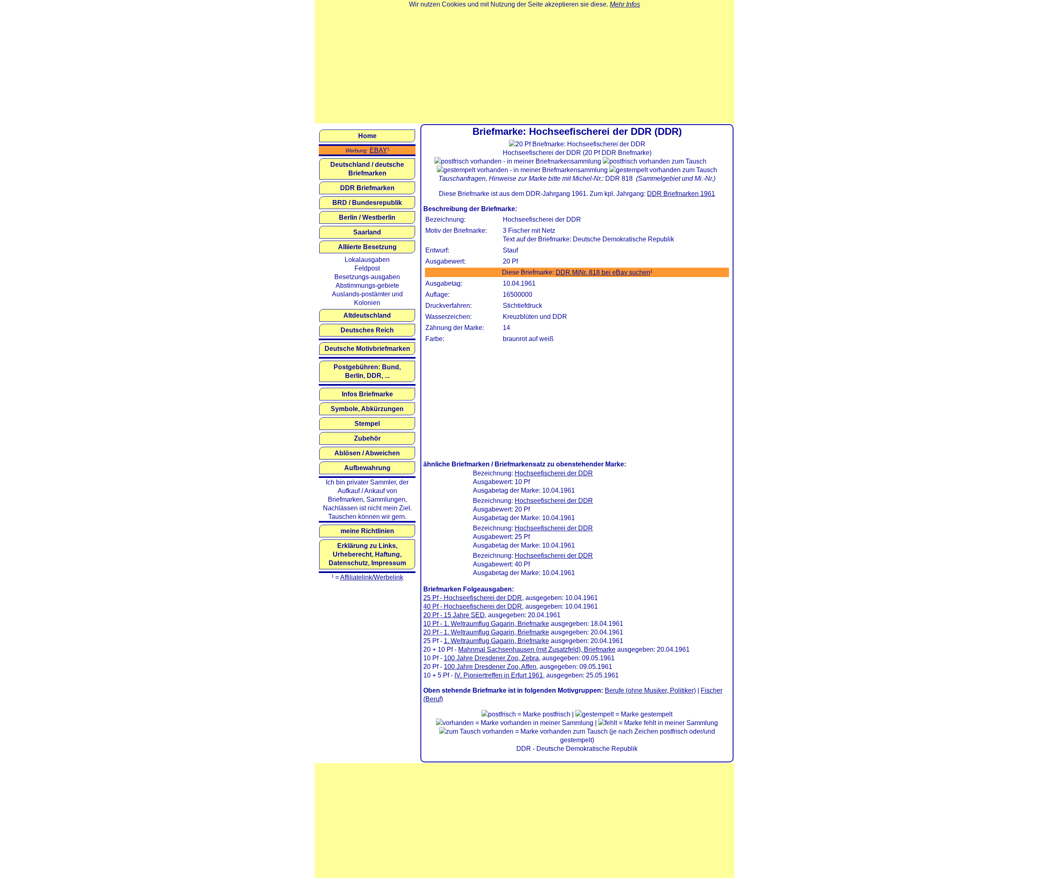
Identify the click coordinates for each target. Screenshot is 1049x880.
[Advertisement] (524, 66)
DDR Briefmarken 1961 (681, 193)
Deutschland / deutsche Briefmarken (367, 169)
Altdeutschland (367, 315)
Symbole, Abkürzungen (367, 408)
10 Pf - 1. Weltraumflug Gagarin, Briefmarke (486, 623)
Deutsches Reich (367, 330)
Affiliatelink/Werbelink (371, 577)
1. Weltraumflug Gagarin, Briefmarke (496, 640)
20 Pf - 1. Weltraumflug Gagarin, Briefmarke (486, 632)
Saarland (367, 232)
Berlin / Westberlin (367, 217)
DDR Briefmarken (367, 187)
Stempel (367, 423)
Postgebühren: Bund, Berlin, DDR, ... (367, 371)
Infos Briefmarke (367, 394)
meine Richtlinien (367, 531)
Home (367, 135)
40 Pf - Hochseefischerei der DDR (472, 606)
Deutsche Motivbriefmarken (367, 348)
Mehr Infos (625, 4)
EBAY (378, 150)
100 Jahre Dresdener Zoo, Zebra (491, 658)
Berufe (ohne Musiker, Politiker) (650, 690)
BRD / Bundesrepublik (367, 202)
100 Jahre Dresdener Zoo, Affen (490, 666)
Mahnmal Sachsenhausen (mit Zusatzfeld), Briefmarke (536, 649)
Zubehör (367, 438)
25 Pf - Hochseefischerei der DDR (472, 597)
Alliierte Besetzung (367, 246)
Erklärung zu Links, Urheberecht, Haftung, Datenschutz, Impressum (367, 554)
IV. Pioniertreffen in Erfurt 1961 (498, 675)
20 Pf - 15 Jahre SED (454, 615)
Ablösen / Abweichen (367, 453)
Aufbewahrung (367, 467)
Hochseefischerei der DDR (554, 473)
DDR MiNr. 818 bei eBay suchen (603, 272)
